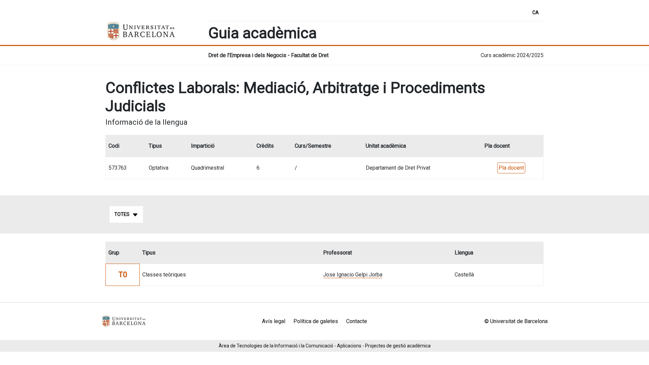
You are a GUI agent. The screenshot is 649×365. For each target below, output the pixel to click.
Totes (121, 214)
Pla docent (511, 168)
